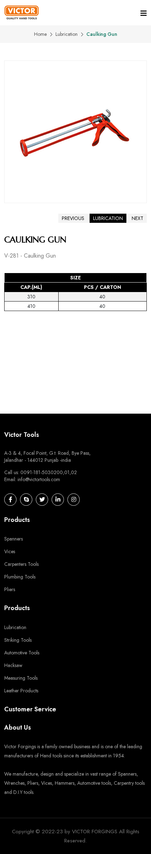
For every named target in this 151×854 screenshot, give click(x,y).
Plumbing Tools (19, 576)
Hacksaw (13, 665)
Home (40, 34)
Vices (9, 551)
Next (137, 218)
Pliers (9, 589)
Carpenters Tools (21, 564)
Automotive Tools (21, 652)
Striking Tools (18, 639)
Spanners (13, 538)
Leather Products (21, 690)
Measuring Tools (21, 677)
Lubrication (66, 34)
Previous (73, 218)
